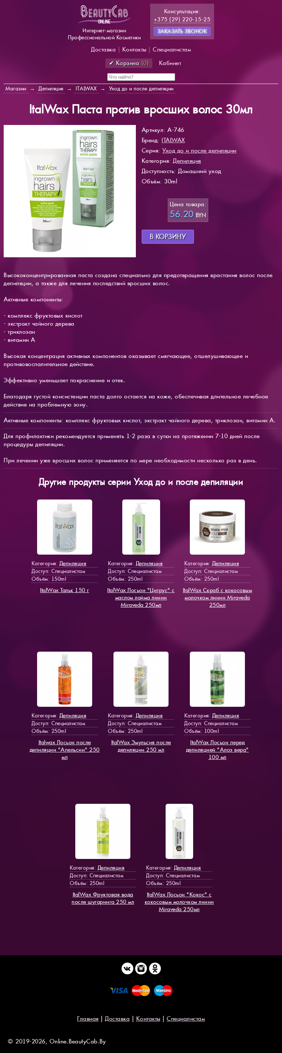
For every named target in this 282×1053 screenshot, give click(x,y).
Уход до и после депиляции (199, 150)
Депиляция (187, 161)
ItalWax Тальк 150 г (64, 590)
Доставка (103, 49)
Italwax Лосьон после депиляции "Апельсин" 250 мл (65, 749)
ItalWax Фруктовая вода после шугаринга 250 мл (103, 898)
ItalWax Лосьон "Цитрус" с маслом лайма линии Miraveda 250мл (141, 597)
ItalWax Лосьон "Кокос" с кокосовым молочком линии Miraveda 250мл (179, 902)
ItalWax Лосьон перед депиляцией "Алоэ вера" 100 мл (217, 749)
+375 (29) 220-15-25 (182, 19)
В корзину (168, 236)
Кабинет (170, 63)
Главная (88, 1018)
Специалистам (172, 49)
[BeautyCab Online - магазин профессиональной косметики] (104, 22)
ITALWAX (173, 140)
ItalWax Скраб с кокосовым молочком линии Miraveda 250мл (217, 597)
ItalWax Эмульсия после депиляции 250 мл (141, 746)
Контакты (134, 49)
